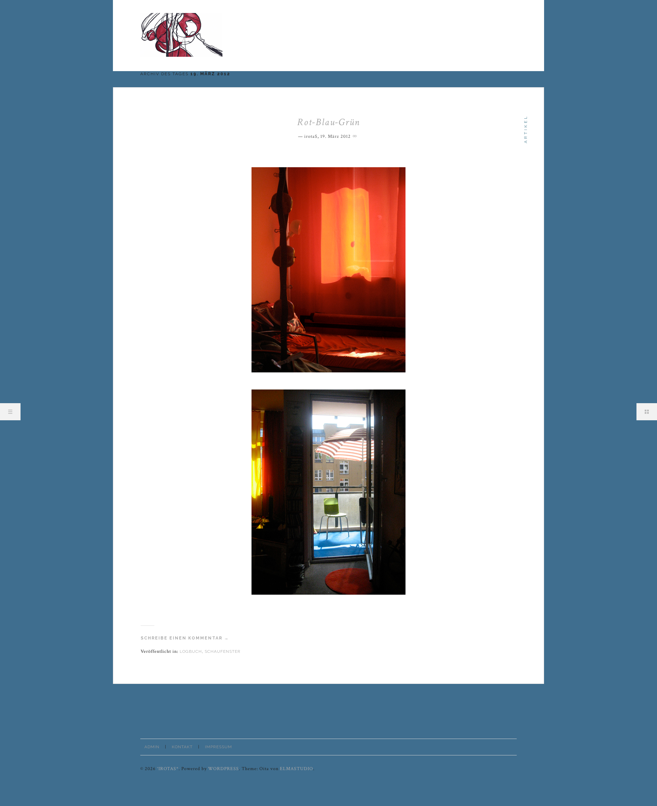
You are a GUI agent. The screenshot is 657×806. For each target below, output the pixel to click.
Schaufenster (223, 651)
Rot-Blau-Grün (328, 122)
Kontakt (182, 746)
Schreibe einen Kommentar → (185, 638)
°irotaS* (168, 769)
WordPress (223, 769)
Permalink (355, 135)
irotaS (311, 136)
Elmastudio (296, 769)
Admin (151, 746)
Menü (10, 411)
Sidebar (646, 411)
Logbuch (191, 651)
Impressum (218, 746)
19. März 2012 (335, 136)
